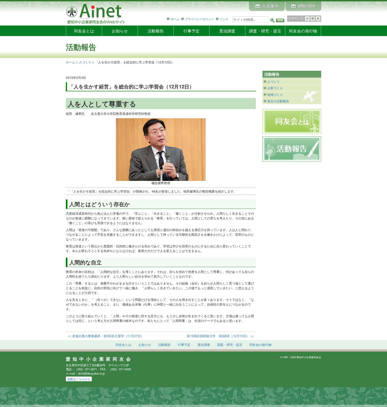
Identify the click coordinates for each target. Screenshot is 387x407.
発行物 (303, 31)
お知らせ (120, 31)
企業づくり (275, 88)
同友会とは (84, 31)
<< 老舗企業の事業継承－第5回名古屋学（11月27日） (106, 336)
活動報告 (156, 31)
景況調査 (227, 31)
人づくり (273, 81)
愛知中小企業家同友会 (99, 359)
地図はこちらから (78, 379)
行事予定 (191, 31)
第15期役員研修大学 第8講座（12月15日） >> (220, 336)
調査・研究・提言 (265, 31)
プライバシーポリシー (199, 19)
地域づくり (275, 94)
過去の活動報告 (278, 101)
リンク (224, 19)
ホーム (175, 19)
